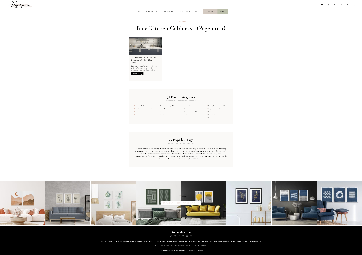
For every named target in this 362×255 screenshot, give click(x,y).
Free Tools (210, 11)
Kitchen (187, 109)
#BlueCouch (207, 154)
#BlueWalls (223, 151)
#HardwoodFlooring (189, 149)
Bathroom (139, 112)
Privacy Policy (185, 245)
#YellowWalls (222, 156)
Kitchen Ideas (185, 11)
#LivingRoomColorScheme (193, 159)
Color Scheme (165, 109)
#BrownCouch (165, 154)
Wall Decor (212, 118)
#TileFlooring (154, 149)
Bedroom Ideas (151, 11)
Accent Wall (139, 106)
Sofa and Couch (214, 112)
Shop (223, 11)
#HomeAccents (202, 151)
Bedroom (138, 115)
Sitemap (204, 245)
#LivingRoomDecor (165, 159)
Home (139, 11)
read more (136, 74)
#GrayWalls (198, 154)
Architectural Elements (143, 109)
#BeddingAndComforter (143, 156)
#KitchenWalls (176, 154)
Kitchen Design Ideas (191, 112)
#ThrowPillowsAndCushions (150, 154)
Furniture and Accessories (169, 115)
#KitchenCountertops (159, 151)
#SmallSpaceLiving (210, 156)
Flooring (163, 112)
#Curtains (163, 149)
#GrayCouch (217, 154)
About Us (158, 245)
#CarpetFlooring (220, 149)
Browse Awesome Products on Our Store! (181, 203)
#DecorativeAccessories (205, 149)
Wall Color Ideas (214, 115)
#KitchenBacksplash (174, 149)
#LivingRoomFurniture (143, 151)
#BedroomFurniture (175, 151)
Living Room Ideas (168, 11)
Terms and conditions (171, 245)
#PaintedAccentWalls (178, 156)
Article (197, 11)
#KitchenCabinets (142, 149)
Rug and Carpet (214, 109)
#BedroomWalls (187, 154)
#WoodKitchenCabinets (194, 156)
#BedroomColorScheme (161, 156)
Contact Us (195, 245)
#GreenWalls (213, 151)
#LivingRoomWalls (190, 151)
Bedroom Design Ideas (168, 106)
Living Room (188, 115)
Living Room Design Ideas (217, 106)
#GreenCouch (178, 159)
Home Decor (188, 106)
